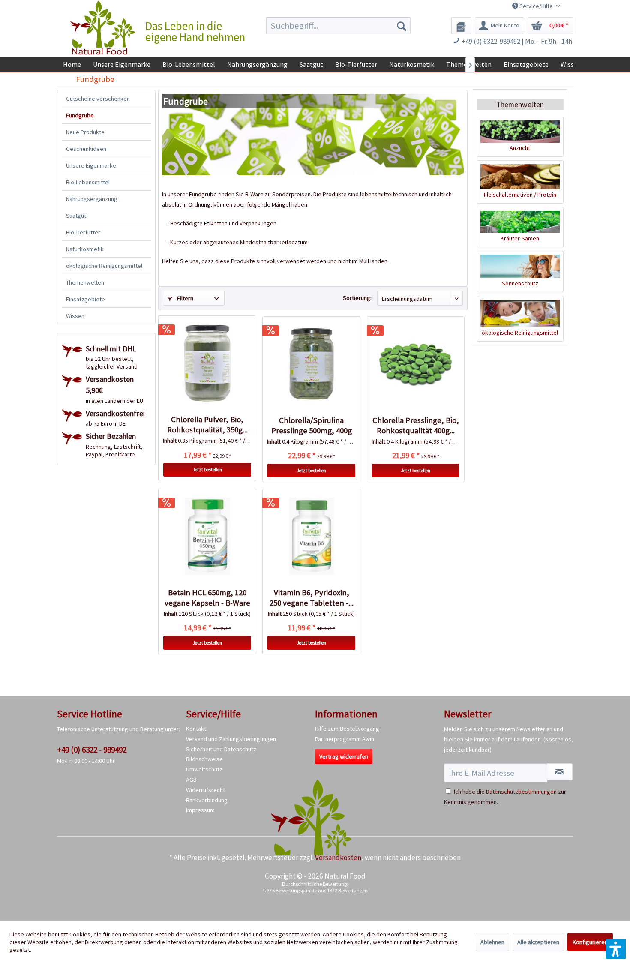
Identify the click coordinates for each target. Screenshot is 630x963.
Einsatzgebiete (85, 299)
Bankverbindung (207, 800)
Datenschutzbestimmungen (521, 791)
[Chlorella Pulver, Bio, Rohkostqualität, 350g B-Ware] (207, 363)
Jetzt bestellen (207, 470)
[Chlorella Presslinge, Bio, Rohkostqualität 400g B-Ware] (416, 363)
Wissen (75, 316)
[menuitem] (338, 25)
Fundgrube (80, 115)
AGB (191, 779)
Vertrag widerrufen (343, 756)
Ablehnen (492, 942)
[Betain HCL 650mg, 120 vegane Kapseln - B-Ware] (207, 536)
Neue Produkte (85, 132)
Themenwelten (85, 282)
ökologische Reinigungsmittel (104, 266)
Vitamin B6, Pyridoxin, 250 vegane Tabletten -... (312, 598)
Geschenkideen (86, 149)
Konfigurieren (590, 942)
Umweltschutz (204, 769)
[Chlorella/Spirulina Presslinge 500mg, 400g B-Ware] (311, 363)
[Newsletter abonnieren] (560, 771)
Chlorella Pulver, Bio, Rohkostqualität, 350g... (207, 424)
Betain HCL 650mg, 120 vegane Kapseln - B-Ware (207, 598)
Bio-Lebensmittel (88, 182)
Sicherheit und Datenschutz (221, 749)
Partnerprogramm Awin (344, 739)
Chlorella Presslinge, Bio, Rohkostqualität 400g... (415, 425)
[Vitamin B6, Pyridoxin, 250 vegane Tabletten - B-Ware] (311, 536)
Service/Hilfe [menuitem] (536, 6)
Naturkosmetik (85, 249)
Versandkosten (338, 857)
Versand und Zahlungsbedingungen (231, 739)
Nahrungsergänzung (91, 199)
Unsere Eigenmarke (91, 165)
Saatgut (76, 215)
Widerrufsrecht (205, 790)
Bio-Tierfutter (83, 232)
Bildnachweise (204, 759)
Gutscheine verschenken (98, 98)
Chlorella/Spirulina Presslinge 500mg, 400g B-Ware (311, 425)
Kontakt (196, 728)
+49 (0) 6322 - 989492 (91, 749)
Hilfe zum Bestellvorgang (347, 728)
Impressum (200, 810)
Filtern (184, 298)
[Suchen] (402, 25)
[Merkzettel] (461, 25)
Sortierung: (357, 298)
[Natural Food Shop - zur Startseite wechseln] (103, 28)
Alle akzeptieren (538, 942)
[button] (616, 949)
